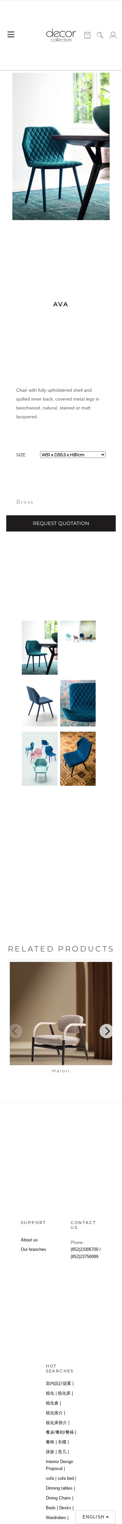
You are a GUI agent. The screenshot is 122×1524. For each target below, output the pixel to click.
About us (29, 1239)
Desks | (66, 1507)
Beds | (52, 1507)
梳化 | (51, 1393)
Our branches (33, 1249)
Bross (25, 502)
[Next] (107, 1031)
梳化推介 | (55, 1412)
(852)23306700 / (86, 1249)
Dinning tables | (60, 1488)
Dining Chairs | (59, 1498)
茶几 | (63, 1451)
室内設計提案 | (60, 1383)
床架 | (51, 1451)
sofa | (51, 1478)
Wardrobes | (57, 1517)
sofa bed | (67, 1478)
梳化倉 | (53, 1403)
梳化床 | (65, 1393)
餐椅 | (51, 1441)
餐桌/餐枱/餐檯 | (61, 1432)
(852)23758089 (84, 1256)
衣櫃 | (63, 1441)
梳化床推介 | (57, 1422)
